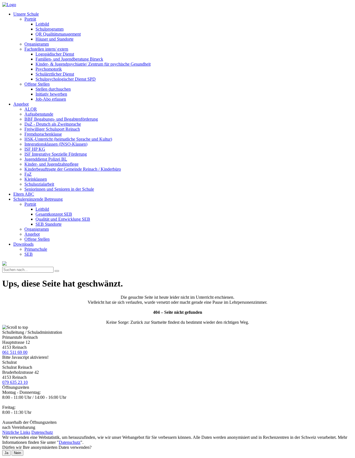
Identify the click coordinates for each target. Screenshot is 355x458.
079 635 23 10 (15, 382)
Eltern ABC (23, 194)
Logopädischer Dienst (55, 54)
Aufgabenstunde (38, 114)
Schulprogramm (50, 29)
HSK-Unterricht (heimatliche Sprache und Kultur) (68, 139)
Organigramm (36, 44)
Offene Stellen (37, 84)
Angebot (21, 104)
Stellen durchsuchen (53, 89)
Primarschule (35, 249)
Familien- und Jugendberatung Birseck (69, 59)
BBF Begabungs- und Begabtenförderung (61, 119)
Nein (17, 453)
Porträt (30, 19)
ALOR (30, 109)
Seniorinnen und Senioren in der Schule (59, 189)
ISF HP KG (34, 149)
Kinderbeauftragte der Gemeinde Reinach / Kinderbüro (72, 169)
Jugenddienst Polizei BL (45, 159)
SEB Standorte (49, 224)
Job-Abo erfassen (51, 99)
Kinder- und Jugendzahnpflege (51, 164)
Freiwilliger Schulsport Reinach (52, 129)
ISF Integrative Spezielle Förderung (55, 154)
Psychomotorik (49, 69)
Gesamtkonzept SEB (54, 214)
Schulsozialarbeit (39, 184)
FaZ (28, 174)
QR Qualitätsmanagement (58, 34)
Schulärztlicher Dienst (55, 74)
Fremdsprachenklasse (43, 134)
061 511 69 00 (14, 352)
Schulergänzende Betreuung (38, 199)
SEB (28, 254)
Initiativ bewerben (51, 94)
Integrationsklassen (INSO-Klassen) (55, 144)
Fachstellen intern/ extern (46, 49)
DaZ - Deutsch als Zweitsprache (52, 124)
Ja (6, 453)
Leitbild (42, 24)
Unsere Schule (26, 14)
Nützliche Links (16, 432)
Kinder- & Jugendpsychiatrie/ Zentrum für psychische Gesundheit (93, 64)
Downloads (23, 244)
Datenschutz (42, 432)
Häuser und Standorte (54, 39)
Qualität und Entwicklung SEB (63, 219)
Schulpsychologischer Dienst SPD (66, 79)
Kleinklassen (35, 179)
